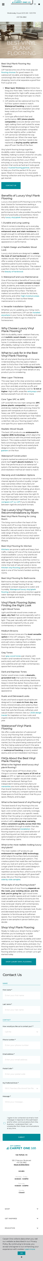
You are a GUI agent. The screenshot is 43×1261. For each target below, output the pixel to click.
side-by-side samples (11, 880)
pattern (4, 451)
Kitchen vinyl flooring (10, 568)
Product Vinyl (34, 25)
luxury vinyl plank (13, 217)
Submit (21, 1137)
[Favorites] (35, 4)
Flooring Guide (20, 25)
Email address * (8, 1054)
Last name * (7, 1004)
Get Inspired (11, 1219)
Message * (7, 1096)
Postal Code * (8, 1068)
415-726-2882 (21, 17)
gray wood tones (13, 656)
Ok (21, 1253)
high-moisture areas (30, 296)
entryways (32, 391)
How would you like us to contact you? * (18, 1026)
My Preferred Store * (10, 1083)
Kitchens (5, 549)
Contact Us (11, 185)
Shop (7, 1209)
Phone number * (9, 1039)
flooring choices (8, 72)
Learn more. (30, 1249)
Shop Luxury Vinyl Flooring (19, 962)
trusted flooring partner (18, 168)
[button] (31, 4)
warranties (6, 786)
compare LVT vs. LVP (10, 502)
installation (25, 829)
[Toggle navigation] (3, 4)
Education (10, 1228)
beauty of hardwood (14, 272)
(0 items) (39, 4)
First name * (7, 990)
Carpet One (6, 25)
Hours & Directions (21, 1165)
